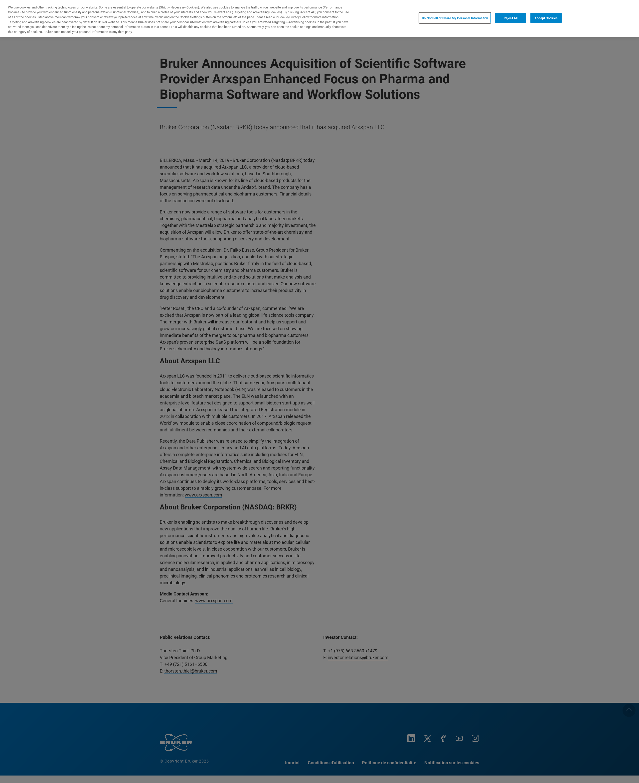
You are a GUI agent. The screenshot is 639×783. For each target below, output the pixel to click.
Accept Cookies (546, 18)
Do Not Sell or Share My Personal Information (455, 18)
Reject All (510, 18)
